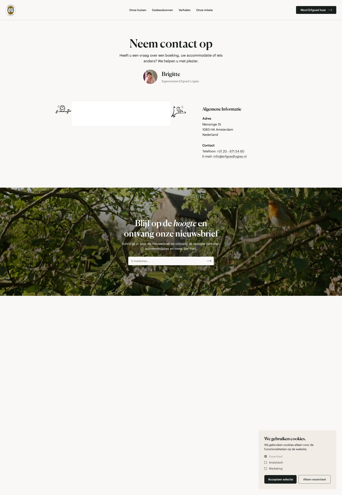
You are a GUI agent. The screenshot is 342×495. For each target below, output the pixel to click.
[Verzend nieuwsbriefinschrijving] (209, 261)
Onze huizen (137, 10)
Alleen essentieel (314, 479)
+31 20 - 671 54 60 (230, 151)
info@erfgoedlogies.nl (230, 156)
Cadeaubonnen (162, 10)
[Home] (11, 10)
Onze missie (204, 10)
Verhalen (185, 10)
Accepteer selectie (280, 479)
